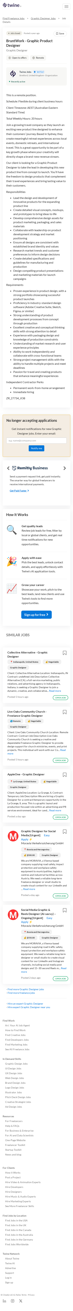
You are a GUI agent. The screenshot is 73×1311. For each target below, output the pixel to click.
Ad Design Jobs (13, 1106)
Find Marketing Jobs (16, 1044)
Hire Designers (13, 1191)
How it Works (12, 1172)
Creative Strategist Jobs (18, 1101)
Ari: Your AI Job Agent (17, 1025)
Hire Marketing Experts (18, 1201)
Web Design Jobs (14, 1077)
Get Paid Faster (18, 490)
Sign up (9, 1282)
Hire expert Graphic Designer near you (29, 1007)
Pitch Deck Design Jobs (18, 1097)
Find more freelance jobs (21, 992)
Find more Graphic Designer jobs (26, 989)
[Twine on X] (21, 1302)
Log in (8, 1277)
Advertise (10, 1268)
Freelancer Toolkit (15, 1144)
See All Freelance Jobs (17, 1049)
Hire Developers (14, 1186)
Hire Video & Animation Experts (23, 1182)
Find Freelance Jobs (13, 18)
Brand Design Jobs (15, 1082)
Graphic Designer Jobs (43, 18)
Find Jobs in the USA (16, 1220)
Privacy (31, 1295)
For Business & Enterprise (19, 1130)
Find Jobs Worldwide (17, 1244)
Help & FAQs (12, 1125)
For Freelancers (14, 1121)
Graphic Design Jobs (16, 1063)
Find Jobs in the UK (15, 1225)
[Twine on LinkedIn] (4, 1302)
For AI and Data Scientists (19, 1135)
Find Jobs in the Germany (19, 1239)
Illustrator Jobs (13, 1092)
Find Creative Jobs (15, 1034)
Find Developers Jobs (17, 1039)
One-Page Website (15, 1140)
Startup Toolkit (13, 1149)
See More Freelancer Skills (19, 1206)
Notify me (36, 448)
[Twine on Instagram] (12, 1302)
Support (9, 1272)
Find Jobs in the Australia (19, 1234)
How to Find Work (15, 1030)
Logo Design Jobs (14, 1087)
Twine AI (10, 1263)
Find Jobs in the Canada (18, 1229)
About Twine (12, 1258)
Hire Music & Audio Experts (20, 1196)
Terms (24, 1295)
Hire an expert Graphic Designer (25, 1003)
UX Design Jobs (13, 1073)
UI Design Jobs (13, 1068)
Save (61, 33)
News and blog (13, 1154)
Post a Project (13, 1177)
